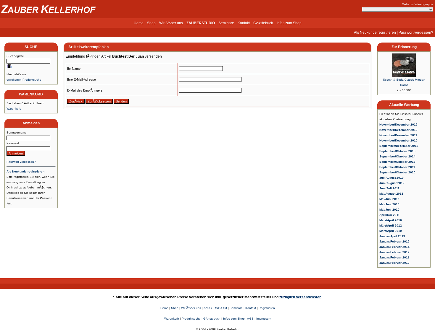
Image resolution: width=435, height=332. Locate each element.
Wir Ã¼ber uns (171, 23)
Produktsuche (191, 318)
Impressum (263, 318)
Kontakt (244, 23)
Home (139, 23)
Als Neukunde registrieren (375, 32)
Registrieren (267, 308)
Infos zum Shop (289, 23)
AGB (250, 318)
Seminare (226, 23)
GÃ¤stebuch (263, 23)
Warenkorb (14, 108)
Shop (151, 23)
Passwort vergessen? (416, 32)
